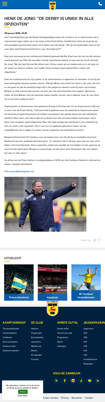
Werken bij (36, 346)
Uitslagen (61, 346)
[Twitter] (56, 380)
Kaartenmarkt (9, 346)
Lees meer (22, 395)
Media (34, 350)
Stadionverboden (11, 350)
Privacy (65, 397)
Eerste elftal (67, 322)
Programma (62, 337)
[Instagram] (73, 380)
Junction (54, 397)
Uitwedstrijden (10, 332)
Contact (35, 359)
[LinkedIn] (98, 380)
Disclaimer (77, 397)
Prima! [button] (23, 392)
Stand (60, 341)
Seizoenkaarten (10, 341)
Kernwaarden (37, 337)
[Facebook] (64, 380)
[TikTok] (81, 380)
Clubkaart (7, 337)
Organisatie (36, 332)
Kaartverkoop (14, 322)
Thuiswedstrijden (11, 328)
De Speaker (36, 354)
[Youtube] (89, 380)
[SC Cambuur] (52, 5)
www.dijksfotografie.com (22, 171)
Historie (34, 328)
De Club (37, 322)
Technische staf (64, 332)
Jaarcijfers (36, 341)
